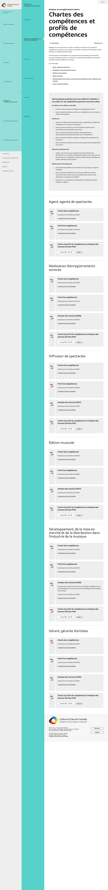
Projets (4, 167)
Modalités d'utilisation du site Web (58, 736)
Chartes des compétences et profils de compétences (32, 39)
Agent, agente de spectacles (61, 67)
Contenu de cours (28, 78)
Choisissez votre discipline (7, 12)
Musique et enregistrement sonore (10, 101)
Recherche (5, 162)
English (103, 2)
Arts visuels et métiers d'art (10, 121)
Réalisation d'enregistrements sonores (64, 70)
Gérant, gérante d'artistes (60, 84)
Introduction (27, 20)
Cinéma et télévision (8, 43)
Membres (97, 728)
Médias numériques (8, 24)
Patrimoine (6, 63)
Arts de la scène (7, 82)
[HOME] (11, 6)
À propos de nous (8, 171)
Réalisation (27, 116)
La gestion (5, 154)
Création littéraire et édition (10, 140)
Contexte (26, 97)
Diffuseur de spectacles (60, 73)
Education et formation (10, 158)
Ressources (27, 59)
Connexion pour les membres (67, 218)
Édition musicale (58, 76)
